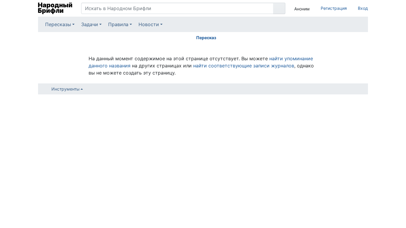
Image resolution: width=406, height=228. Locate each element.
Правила (118, 24)
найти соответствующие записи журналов (243, 66)
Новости (149, 24)
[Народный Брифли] (55, 8)
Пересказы (58, 24)
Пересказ (206, 37)
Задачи (89, 24)
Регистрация (334, 8)
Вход (363, 8)
